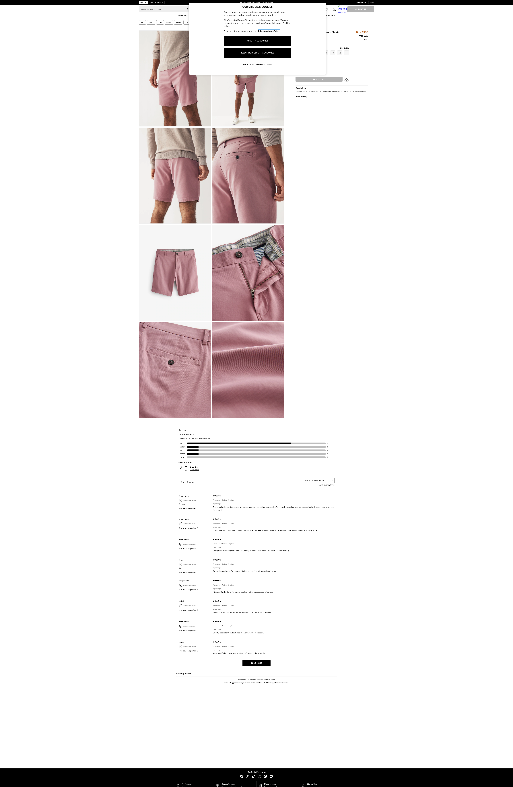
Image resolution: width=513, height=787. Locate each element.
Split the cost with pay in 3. (256, 2)
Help (372, 2)
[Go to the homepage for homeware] (157, 2)
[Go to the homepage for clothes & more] (143, 2)
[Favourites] (326, 9)
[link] (334, 9)
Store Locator (361, 2)
